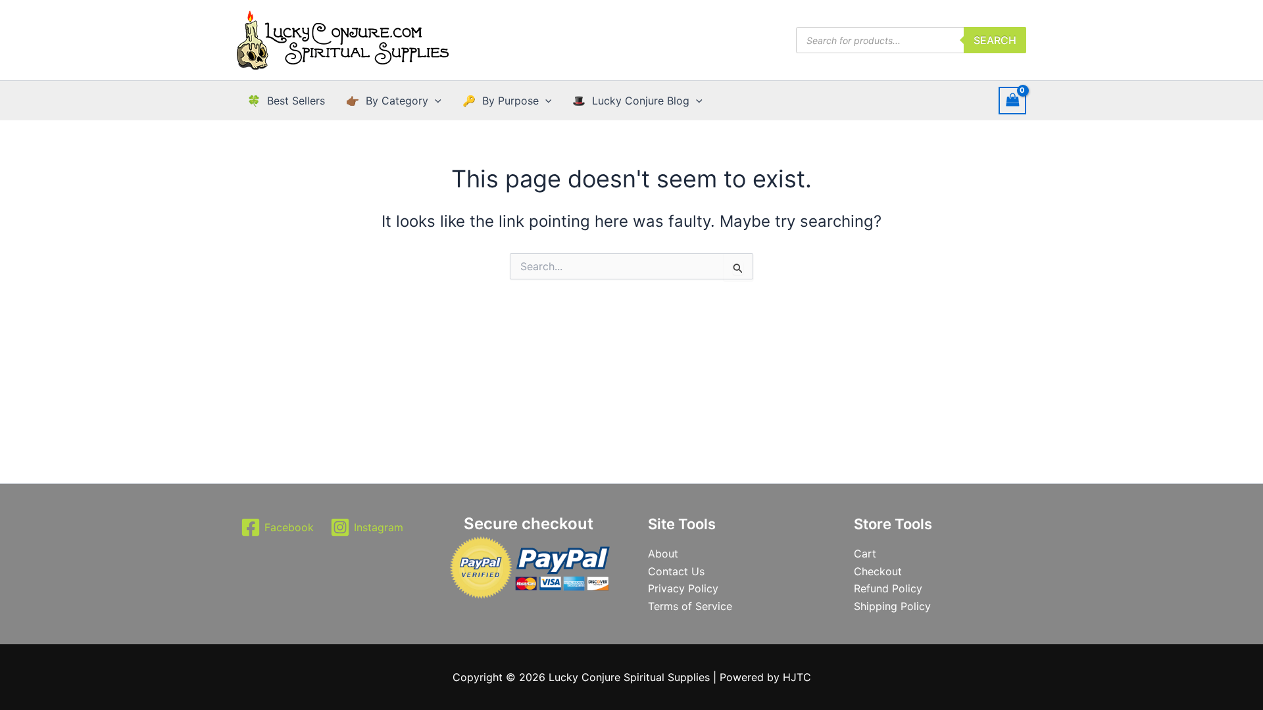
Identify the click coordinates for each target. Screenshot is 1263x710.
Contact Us (676, 571)
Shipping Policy (892, 606)
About (663, 553)
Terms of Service (690, 606)
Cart (865, 553)
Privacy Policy (683, 588)
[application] (434, 100)
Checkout (878, 571)
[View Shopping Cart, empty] (1012, 100)
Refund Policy (888, 588)
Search (995, 40)
